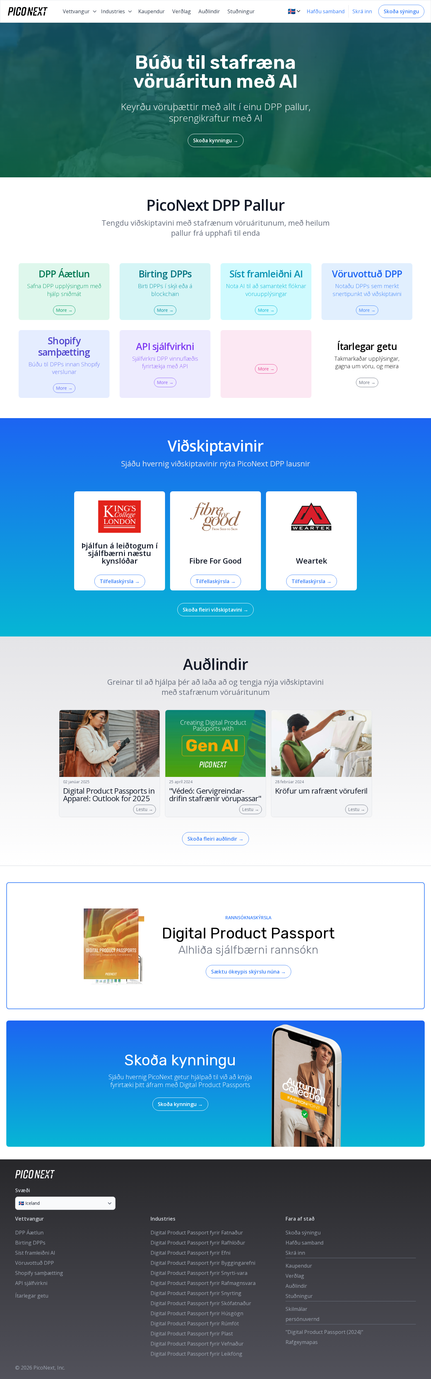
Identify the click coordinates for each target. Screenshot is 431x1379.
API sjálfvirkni (31, 1283)
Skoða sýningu (401, 11)
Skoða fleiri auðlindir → (215, 838)
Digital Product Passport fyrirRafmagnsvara (203, 1283)
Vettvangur (29, 1218)
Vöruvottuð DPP (34, 1262)
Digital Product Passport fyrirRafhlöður (198, 1242)
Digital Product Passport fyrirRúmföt (195, 1323)
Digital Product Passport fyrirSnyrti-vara (199, 1273)
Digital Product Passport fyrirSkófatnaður (201, 1303)
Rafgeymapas (302, 1342)
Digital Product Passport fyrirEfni (190, 1252)
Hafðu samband (326, 11)
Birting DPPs (30, 1242)
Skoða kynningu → (215, 140)
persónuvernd (302, 1319)
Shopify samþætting (39, 1273)
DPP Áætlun (29, 1232)
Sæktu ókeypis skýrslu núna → (248, 971)
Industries (163, 1218)
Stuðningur (241, 11)
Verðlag (181, 11)
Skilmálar (296, 1308)
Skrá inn (362, 11)
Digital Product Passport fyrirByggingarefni (203, 1262)
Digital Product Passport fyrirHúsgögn (197, 1313)
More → (64, 310)
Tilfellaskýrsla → (120, 581)
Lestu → (144, 809)
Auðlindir (209, 11)
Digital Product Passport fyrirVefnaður (197, 1343)
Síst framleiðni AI (35, 1252)
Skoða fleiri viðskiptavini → (215, 609)
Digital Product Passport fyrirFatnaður (197, 1232)
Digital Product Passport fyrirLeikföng (196, 1353)
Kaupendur (151, 11)
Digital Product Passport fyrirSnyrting (196, 1293)
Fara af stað (300, 1218)
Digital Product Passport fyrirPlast (192, 1333)
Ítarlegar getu (31, 1295)
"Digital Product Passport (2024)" (324, 1332)
